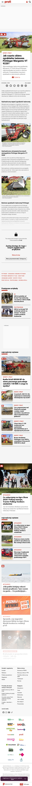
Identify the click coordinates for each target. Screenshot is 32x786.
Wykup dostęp (16, 255)
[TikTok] (12, 712)
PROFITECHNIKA (14, 280)
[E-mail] (18, 86)
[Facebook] (7, 86)
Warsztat (19, 697)
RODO (3, 679)
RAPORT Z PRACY (17, 278)
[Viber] (26, 86)
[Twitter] (11, 86)
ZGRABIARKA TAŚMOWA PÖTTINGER (17, 273)
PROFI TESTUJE (5, 280)
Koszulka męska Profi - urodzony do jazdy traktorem (7, 699)
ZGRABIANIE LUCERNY (7, 278)
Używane (19, 692)
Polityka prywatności (7, 675)
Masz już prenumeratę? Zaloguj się (16, 258)
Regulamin (4, 677)
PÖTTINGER (4, 273)
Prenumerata (20, 704)
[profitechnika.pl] (9, 2)
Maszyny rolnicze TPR (23, 672)
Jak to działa (20, 699)
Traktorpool (20, 678)
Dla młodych (20, 701)
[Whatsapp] (22, 86)
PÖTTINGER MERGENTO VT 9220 (9, 275)
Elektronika (20, 695)
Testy (18, 690)
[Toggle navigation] (2, 2)
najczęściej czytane (10, 352)
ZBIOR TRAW (21, 275)
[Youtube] (9, 712)
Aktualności (20, 688)
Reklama (4, 672)
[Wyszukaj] (30, 2)
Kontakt (4, 670)
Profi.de (19, 681)
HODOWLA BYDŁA (23, 280)
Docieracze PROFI (22, 670)
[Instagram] (6, 712)
